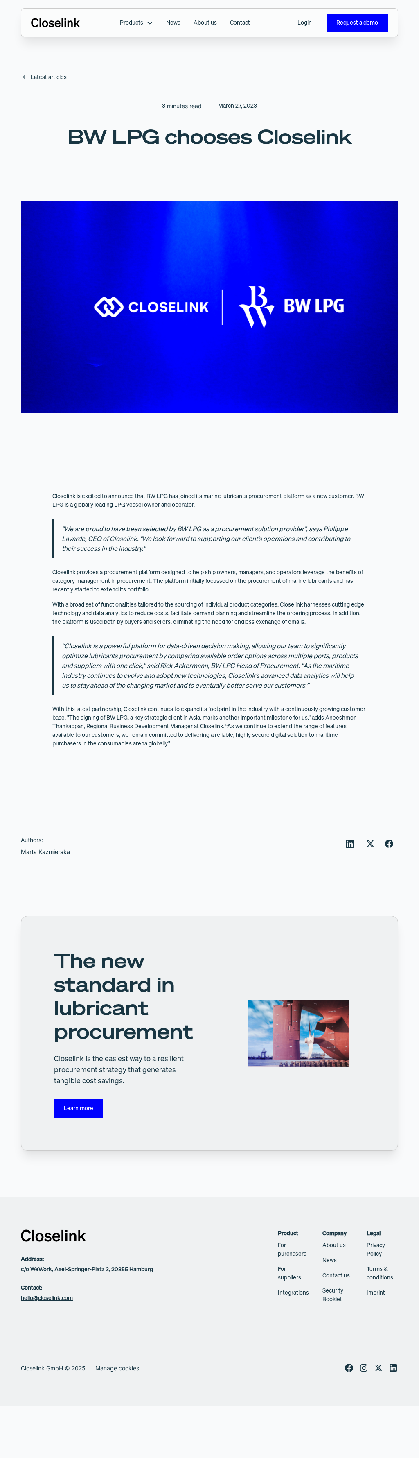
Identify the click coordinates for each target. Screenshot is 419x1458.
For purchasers (292, 1249)
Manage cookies (117, 1368)
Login (304, 22)
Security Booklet (332, 1295)
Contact (240, 22)
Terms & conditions (380, 1273)
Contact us (336, 1275)
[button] (136, 23)
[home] (55, 23)
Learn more (78, 1108)
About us (205, 22)
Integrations (293, 1292)
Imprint (376, 1292)
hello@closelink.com (47, 1297)
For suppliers (289, 1273)
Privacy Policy (376, 1249)
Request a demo (357, 22)
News (173, 22)
